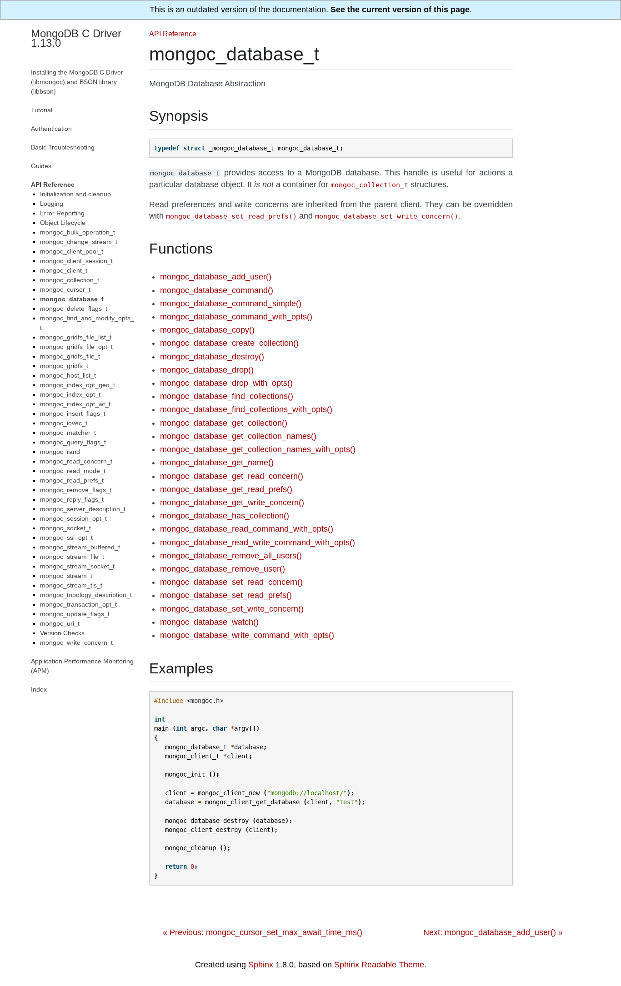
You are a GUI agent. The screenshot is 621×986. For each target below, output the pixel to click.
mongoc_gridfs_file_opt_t (76, 346)
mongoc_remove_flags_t (75, 489)
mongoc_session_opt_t (73, 518)
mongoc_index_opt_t (70, 394)
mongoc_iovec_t (63, 423)
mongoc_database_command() (216, 290)
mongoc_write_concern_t (76, 642)
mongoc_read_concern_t (76, 461)
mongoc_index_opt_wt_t (75, 404)
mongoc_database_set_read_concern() (231, 582)
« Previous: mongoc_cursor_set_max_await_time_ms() (262, 932)
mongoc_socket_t (65, 528)
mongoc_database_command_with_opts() (236, 316)
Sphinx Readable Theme (379, 964)
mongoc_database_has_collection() (224, 515)
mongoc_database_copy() (207, 329)
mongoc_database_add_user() (215, 276)
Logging (51, 203)
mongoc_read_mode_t (72, 470)
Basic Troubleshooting (63, 147)
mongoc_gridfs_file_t (70, 356)
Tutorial (41, 110)
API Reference (172, 34)
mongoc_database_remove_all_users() (231, 555)
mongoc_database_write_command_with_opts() (247, 635)
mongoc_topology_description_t (86, 594)
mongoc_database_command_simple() (230, 303)
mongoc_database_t (72, 299)
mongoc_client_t (63, 270)
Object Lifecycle (62, 222)
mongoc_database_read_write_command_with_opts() (257, 542)
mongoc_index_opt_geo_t (77, 384)
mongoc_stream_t (66, 575)
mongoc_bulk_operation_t (77, 232)
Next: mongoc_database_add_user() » (493, 932)
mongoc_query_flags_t (73, 442)
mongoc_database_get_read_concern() (231, 476)
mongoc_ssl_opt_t (66, 537)
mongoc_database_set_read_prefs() (226, 595)
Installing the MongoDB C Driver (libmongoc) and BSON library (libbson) (77, 82)
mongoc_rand (60, 451)
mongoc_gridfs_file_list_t (75, 337)
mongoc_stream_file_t (72, 556)
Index (39, 689)
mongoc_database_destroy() (212, 356)
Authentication (51, 128)
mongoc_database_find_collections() (226, 396)
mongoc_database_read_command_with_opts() (246, 528)
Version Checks (62, 633)
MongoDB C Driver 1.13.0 (76, 38)
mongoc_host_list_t (68, 375)
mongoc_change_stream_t (78, 241)
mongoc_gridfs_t (64, 365)
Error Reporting (62, 213)
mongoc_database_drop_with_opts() (226, 383)
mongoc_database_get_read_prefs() (226, 489)
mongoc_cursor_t (65, 289)
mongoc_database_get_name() (217, 462)
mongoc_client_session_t (76, 260)
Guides (41, 165)
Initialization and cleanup (75, 194)
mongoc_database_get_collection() (223, 423)
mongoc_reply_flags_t (72, 499)
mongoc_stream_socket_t (77, 566)
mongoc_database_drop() (207, 369)
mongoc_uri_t (60, 623)
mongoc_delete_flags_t (73, 308)
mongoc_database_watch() (209, 622)
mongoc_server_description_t (82, 509)
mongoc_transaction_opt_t (78, 604)
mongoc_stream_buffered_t (80, 547)
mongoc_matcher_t (68, 432)
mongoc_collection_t (69, 280)
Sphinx (260, 964)
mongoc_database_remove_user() (222, 568)
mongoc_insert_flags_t (72, 413)
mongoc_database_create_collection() (229, 343)
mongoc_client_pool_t (71, 251)
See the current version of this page (400, 9)
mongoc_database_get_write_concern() (232, 502)
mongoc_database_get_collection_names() (238, 436)
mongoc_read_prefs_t (72, 480)
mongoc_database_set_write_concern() (232, 608)
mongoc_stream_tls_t (71, 585)
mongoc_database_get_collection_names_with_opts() (258, 449)
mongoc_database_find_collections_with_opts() (246, 409)
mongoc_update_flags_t (75, 613)
